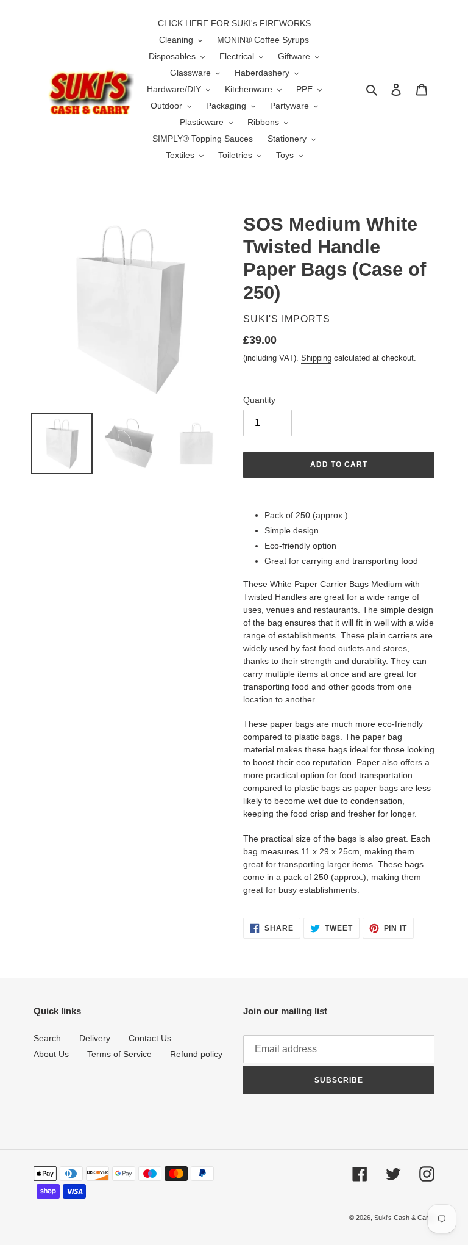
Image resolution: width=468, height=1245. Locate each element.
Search (47, 1038)
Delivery (94, 1038)
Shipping (316, 358)
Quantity (259, 400)
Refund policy (196, 1054)
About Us (51, 1054)
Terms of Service (119, 1054)
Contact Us (150, 1038)
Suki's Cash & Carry (404, 1217)
